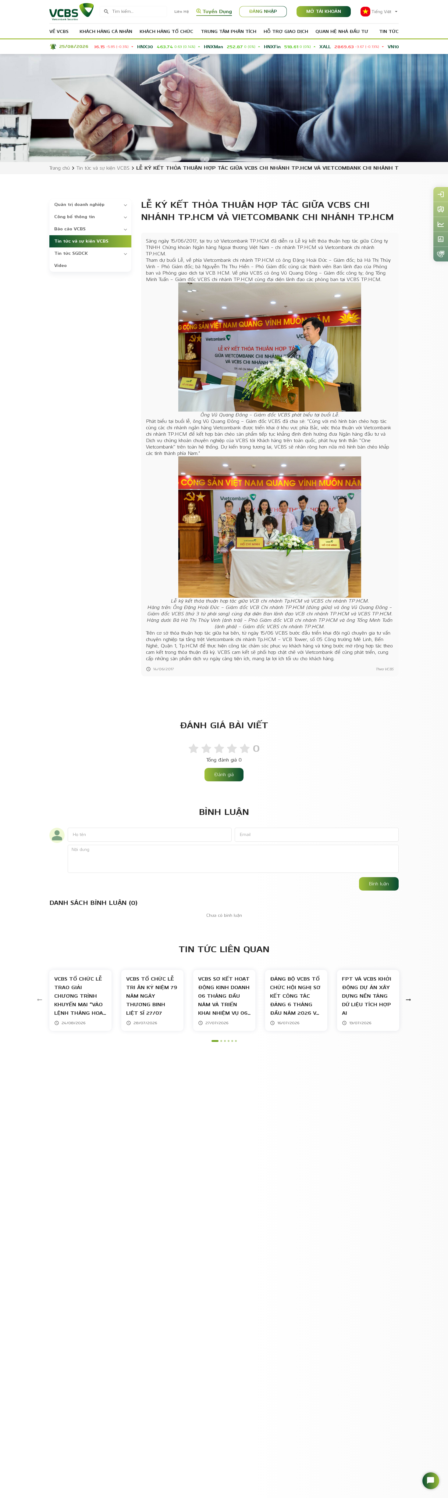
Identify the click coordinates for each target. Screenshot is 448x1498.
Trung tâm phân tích (228, 31)
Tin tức (389, 31)
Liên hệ (181, 11)
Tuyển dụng (217, 11)
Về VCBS (59, 31)
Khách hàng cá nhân (106, 31)
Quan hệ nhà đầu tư (341, 31)
